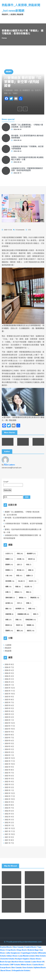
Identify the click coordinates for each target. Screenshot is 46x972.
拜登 (19, 575)
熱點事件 (9, 71)
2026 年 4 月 (9, 676)
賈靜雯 (9, 631)
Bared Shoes (6, 970)
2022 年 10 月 (10, 799)
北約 (19, 564)
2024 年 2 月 (9, 752)
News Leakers (9, 465)
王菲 (19, 603)
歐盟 (18, 586)
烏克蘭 (9, 603)
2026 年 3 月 (9, 679)
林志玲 (32, 581)
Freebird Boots (30, 947)
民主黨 (28, 586)
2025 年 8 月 (9, 700)
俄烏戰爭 (31, 553)
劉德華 (9, 564)
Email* (6, 482)
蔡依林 (8, 625)
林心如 (21, 581)
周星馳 (9, 570)
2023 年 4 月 (9, 781)
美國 (31, 609)
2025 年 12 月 (10, 688)
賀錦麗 (30, 625)
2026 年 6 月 (9, 670)
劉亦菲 (31, 559)
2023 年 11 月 (10, 761)
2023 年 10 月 (10, 764)
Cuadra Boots (37, 965)
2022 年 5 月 (9, 814)
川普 (8, 575)
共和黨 (20, 559)
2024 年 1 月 (9, 755)
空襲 (28, 603)
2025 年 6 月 (9, 705)
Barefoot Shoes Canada (21, 962)
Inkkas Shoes (12, 956)
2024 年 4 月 (9, 746)
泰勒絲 (18, 592)
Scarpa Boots (5, 967)
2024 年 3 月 (9, 749)
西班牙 (19, 625)
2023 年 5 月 (9, 779)
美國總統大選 (23, 614)
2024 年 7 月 (9, 738)
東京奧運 (9, 581)
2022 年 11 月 (10, 796)
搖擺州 (29, 575)
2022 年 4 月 (9, 817)
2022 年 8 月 (9, 805)
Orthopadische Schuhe (21, 970)
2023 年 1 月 (9, 790)
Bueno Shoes (35, 959)
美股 (35, 614)
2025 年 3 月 (9, 714)
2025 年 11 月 (10, 691)
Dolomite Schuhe (7, 959)
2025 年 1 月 (9, 720)
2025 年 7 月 (9, 702)
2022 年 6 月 (9, 811)
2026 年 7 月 (9, 667)
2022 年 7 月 (9, 808)
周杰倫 (20, 570)
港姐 (28, 592)
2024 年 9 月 (9, 732)
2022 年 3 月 (9, 820)
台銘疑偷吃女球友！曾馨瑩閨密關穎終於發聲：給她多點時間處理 (27, 169)
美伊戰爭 (19, 609)
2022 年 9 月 (9, 802)
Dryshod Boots (6, 947)
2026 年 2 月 (9, 682)
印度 (28, 564)
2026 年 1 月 (9, 685)
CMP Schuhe (15, 965)
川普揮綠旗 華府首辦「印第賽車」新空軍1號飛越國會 (22, 82)
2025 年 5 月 (9, 708)
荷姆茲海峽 (30, 620)
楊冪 (8, 586)
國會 (30, 570)
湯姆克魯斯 (10, 597)
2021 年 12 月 (10, 828)
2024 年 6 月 (9, 741)
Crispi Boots (11, 950)
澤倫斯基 (34, 597)
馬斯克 (30, 631)
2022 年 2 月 (9, 822)
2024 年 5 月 (9, 743)
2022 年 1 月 (9, 825)
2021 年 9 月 (9, 837)
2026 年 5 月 (9, 673)
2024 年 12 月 (10, 723)
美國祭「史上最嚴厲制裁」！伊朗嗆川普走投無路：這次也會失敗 (27, 126)
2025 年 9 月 (9, 697)
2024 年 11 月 (10, 726)
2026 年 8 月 (9, 664)
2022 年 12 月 (10, 793)
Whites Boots (26, 965)
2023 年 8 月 (9, 770)
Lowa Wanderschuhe (26, 956)
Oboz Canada (18, 947)
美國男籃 (9, 614)
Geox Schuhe (28, 967)
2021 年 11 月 (10, 831)
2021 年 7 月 (9, 843)
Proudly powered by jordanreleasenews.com (24, 942)
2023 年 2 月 (9, 787)
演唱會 (22, 597)
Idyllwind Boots (40, 967)
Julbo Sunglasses (13, 953)
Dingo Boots (22, 950)
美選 (8, 620)
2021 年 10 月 (10, 834)
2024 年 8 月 (9, 735)
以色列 (9, 553)
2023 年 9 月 (9, 767)
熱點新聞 (8, 651)
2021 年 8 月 (9, 840)
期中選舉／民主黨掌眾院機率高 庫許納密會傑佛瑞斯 (27, 137)
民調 (7, 592)
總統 (8, 609)
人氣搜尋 (8, 645)
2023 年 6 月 (9, 776)
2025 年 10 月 (10, 694)
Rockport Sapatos (22, 959)
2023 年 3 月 (9, 784)
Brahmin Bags (33, 950)
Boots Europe (5, 962)
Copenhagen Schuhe (29, 953)
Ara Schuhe (4, 965)
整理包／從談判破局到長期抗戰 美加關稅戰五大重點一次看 (27, 158)
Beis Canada (16, 967)
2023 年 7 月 (9, 773)
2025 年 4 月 (9, 711)
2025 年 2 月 (9, 717)
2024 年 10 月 (10, 729)
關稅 (20, 631)
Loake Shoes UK (37, 962)
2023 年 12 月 (10, 758)
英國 (18, 620)
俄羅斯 (9, 559)
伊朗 (20, 553)
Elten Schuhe (41, 956)
